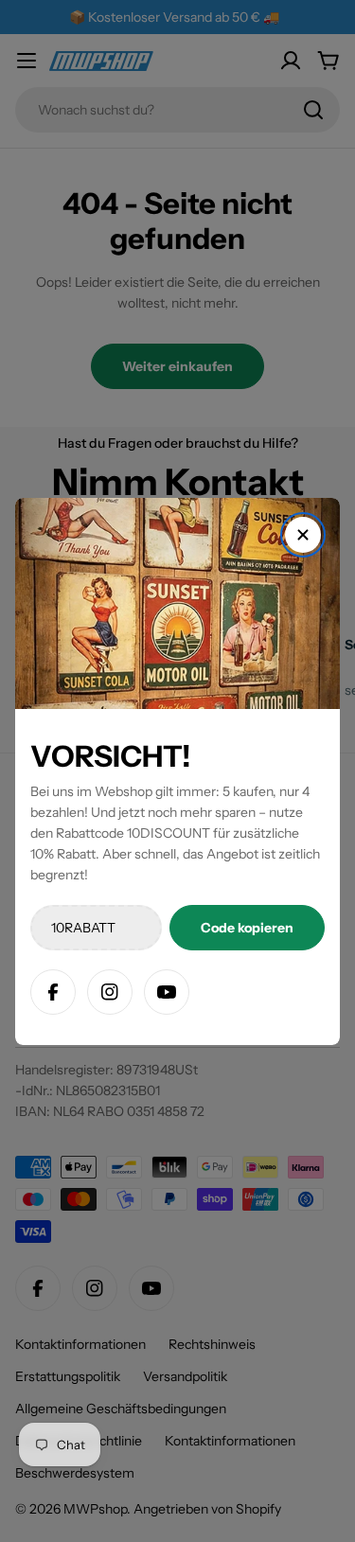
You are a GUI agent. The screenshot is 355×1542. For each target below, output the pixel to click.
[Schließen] (303, 535)
